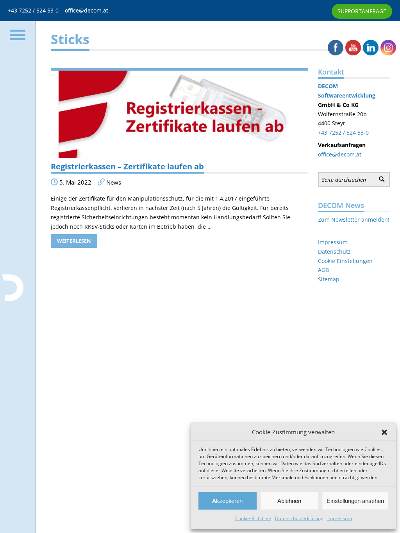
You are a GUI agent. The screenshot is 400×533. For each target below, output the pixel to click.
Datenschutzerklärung (299, 518)
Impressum (339, 518)
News (113, 182)
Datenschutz (334, 251)
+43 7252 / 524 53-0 (36, 10)
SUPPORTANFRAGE (362, 11)
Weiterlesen (74, 240)
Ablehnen (289, 500)
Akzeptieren (227, 500)
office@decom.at (86, 10)
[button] (384, 432)
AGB (323, 270)
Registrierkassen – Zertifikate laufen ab (127, 166)
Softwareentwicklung (346, 95)
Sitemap (328, 279)
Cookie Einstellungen (345, 261)
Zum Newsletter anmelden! (353, 219)
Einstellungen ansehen (355, 500)
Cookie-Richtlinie (253, 518)
